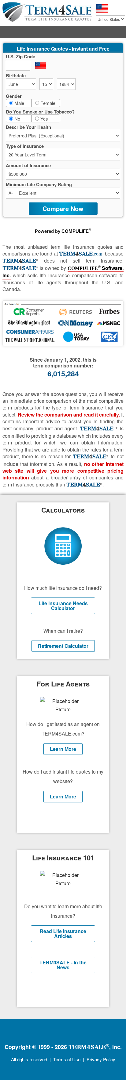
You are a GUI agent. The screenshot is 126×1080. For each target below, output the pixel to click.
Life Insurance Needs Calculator (63, 606)
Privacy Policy (101, 1059)
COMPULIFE (75, 231)
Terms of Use (66, 1059)
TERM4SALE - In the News (63, 965)
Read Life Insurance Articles (63, 934)
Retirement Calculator (63, 645)
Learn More (63, 748)
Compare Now (63, 208)
